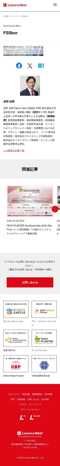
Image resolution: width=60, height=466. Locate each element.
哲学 (13, 399)
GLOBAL (45, 399)
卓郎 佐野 (9, 101)
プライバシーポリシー (30, 409)
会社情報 (48, 394)
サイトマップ (35, 404)
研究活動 (26, 394)
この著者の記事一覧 (13, 150)
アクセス (23, 404)
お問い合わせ (30, 282)
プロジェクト (14, 394)
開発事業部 (37, 394)
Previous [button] (5, 209)
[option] (30, 210)
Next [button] (55, 209)
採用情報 (21, 399)
